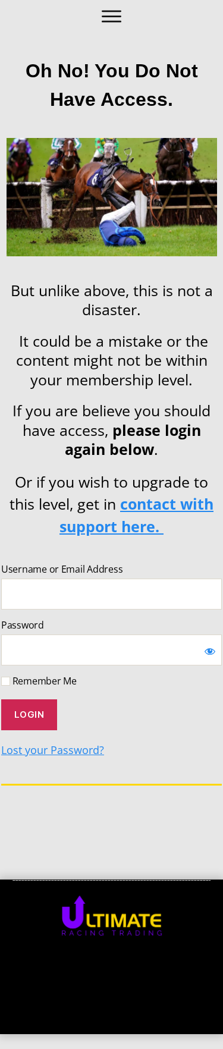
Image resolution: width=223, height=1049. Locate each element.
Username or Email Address (62, 569)
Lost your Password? (52, 750)
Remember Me (43, 680)
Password (22, 625)
